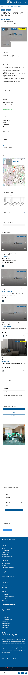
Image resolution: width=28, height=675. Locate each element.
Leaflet (13, 185)
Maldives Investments (6, 623)
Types (7, 494)
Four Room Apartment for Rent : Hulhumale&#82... (11, 253)
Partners (14, 658)
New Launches (5, 615)
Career (6, 658)
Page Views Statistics (8, 192)
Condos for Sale (5, 565)
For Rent (3, 10)
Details (4, 117)
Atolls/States (8, 499)
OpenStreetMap (18, 185)
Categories (8, 497)
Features (5, 139)
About (3, 658)
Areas (7, 505)
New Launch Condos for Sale (8, 567)
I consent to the (10, 406)
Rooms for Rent (5, 554)
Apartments (6, 6)
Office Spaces (5, 598)
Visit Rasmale (5, 627)
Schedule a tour (7, 212)
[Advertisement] (14, 466)
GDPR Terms (13, 406)
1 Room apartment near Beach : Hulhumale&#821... (11, 323)
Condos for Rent (5, 550)
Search (13, 510)
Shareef (11, 380)
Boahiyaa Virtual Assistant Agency (11, 265)
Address (5, 99)
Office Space (4, 585)
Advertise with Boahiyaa (7, 662)
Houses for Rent (5, 552)
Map (4, 155)
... (14, 295)
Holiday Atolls (5, 621)
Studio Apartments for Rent (7, 556)
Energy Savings (6, 90)
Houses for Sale (5, 569)
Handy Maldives (5, 625)
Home (2, 6)
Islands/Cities (8, 502)
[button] (14, 170)
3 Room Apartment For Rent (19, 159)
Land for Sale (4, 572)
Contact (10, 658)
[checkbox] (3, 406)
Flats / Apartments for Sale (7, 563)
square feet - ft (7, 523)
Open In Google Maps (7, 109)
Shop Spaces (4, 587)
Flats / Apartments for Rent (7, 548)
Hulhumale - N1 (10, 21)
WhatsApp (15, 415)
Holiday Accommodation (7, 619)
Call (14, 412)
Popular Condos (5, 617)
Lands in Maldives (5, 629)
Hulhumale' (4, 21)
